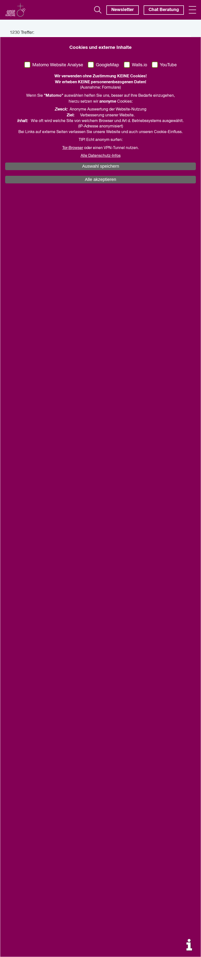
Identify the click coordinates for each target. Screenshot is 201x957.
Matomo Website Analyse (57, 65)
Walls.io (139, 65)
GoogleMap (107, 65)
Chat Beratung (164, 10)
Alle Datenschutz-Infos (101, 156)
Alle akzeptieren (100, 179)
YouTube (168, 65)
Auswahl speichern (100, 166)
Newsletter (122, 10)
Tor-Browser (72, 148)
